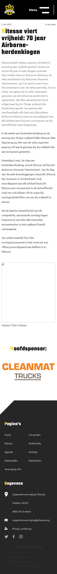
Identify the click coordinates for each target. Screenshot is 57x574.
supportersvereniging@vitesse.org (31, 520)
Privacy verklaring (21, 528)
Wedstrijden (11, 460)
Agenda (9, 452)
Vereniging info (13, 469)
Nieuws (8, 443)
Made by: (20, 566)
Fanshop (33, 452)
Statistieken (35, 460)
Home (8, 434)
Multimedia (35, 443)
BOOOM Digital (33, 566)
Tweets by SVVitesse (28, 546)
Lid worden (35, 434)
